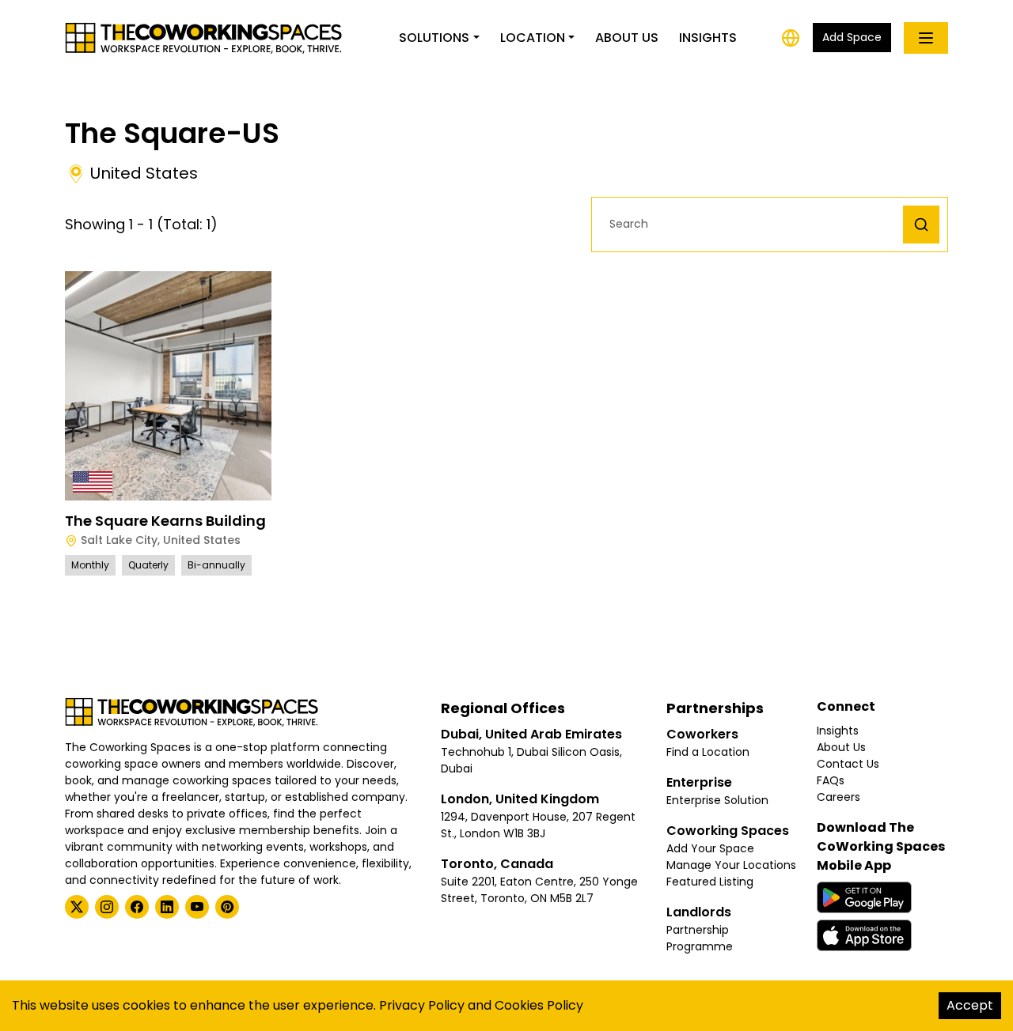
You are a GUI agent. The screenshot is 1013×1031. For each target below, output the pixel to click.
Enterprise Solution (717, 800)
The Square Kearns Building (165, 521)
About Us (626, 37)
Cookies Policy (539, 1005)
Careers (838, 797)
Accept (970, 1005)
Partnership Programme (699, 938)
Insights (708, 37)
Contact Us (848, 764)
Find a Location (707, 752)
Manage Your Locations (731, 865)
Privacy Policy (422, 1005)
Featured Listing (709, 881)
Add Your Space (710, 848)
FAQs (830, 780)
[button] (751, 224)
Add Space (852, 37)
